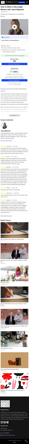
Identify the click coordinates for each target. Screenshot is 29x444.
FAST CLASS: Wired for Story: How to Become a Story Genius (14, 304)
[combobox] (12, 2)
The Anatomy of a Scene (7, 348)
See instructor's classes (6, 140)
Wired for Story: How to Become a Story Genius (12, 239)
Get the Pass (22, 2)
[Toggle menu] (27, 2)
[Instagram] (7, 422)
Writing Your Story (5, 282)
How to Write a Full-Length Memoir (10, 40)
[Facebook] (4, 422)
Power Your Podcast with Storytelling (10, 369)
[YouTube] (2, 422)
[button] (26, 441)
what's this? (21, 55)
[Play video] (14, 27)
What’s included (17, 84)
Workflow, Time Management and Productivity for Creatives (13, 391)
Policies (14, 442)
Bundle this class (5, 89)
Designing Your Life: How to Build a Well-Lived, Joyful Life (14, 260)
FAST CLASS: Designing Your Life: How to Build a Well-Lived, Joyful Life (14, 326)
